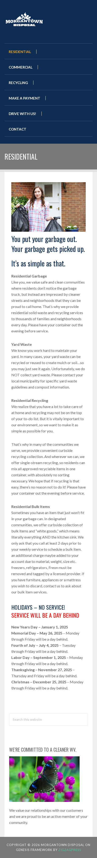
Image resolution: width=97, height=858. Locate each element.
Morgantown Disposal (33, 18)
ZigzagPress (69, 850)
